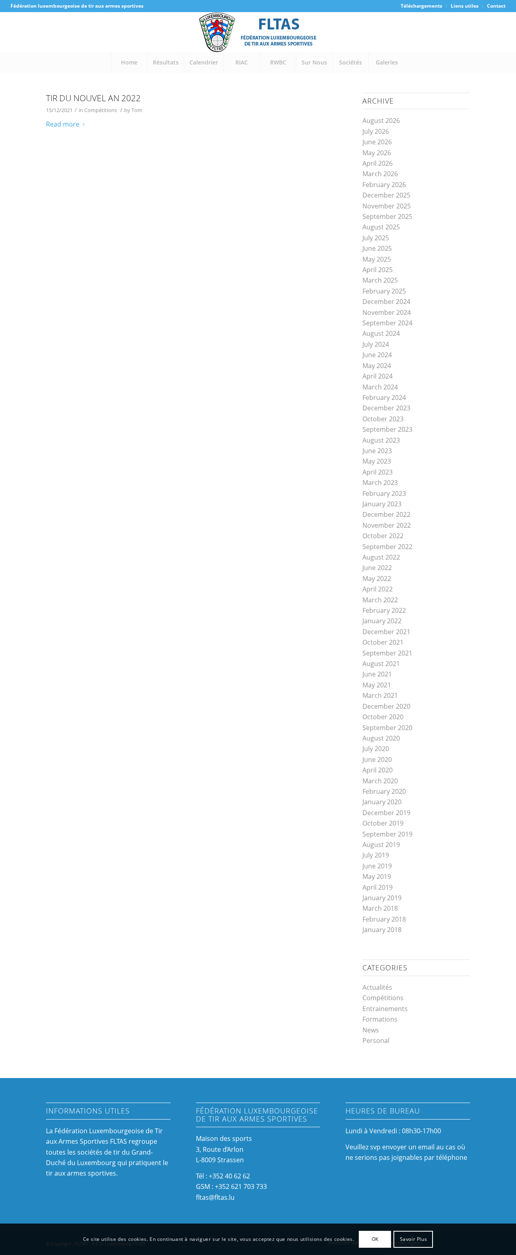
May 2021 (376, 685)
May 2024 (376, 365)
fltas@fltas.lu (215, 1197)
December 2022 (386, 514)
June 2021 (377, 674)
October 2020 (383, 716)
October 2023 (383, 418)
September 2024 (387, 322)
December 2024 (386, 301)
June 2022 (377, 567)
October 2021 (383, 642)
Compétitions (100, 110)
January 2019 (382, 897)
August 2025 (381, 227)
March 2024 (380, 387)
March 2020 (380, 780)
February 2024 (384, 397)
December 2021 (386, 631)
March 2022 (380, 599)
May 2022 (376, 578)
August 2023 (381, 440)
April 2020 (377, 770)
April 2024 (377, 376)
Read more (62, 124)
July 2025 (375, 237)
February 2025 (384, 291)
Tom (136, 110)
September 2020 (387, 727)
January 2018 (382, 929)
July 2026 (375, 131)
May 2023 (376, 461)
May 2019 (376, 876)
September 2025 (387, 216)
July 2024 (375, 344)
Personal (375, 1040)
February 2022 (384, 610)
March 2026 (380, 173)
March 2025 (380, 280)
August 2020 (381, 738)
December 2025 (386, 195)
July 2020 (375, 748)
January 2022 (382, 620)
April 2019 (377, 887)
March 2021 (380, 695)
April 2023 (377, 472)
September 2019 (387, 834)
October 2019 (383, 823)
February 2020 (384, 791)
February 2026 (384, 184)
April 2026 (377, 163)
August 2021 (381, 663)
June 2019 (377, 866)
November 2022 (386, 525)
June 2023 (377, 450)
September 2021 (387, 653)
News (370, 1030)
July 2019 (375, 855)
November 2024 (386, 312)
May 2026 (376, 152)
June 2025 (377, 248)
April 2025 (377, 269)
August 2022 (381, 557)
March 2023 (380, 482)
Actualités (377, 987)
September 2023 (387, 429)
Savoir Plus (413, 1239)
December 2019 (386, 812)
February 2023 (384, 493)
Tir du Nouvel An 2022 (93, 98)
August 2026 (381, 120)
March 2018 (380, 908)
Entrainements (385, 1008)
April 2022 (377, 589)
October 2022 (383, 535)
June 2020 (377, 759)
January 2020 (382, 801)
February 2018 (384, 919)
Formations (379, 1019)
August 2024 (381, 333)
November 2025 (386, 206)
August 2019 (381, 844)
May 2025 (376, 259)
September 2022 (387, 546)
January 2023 (382, 504)
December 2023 (386, 408)
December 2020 (386, 706)
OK (375, 1239)
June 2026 (377, 141)
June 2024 (377, 354)
